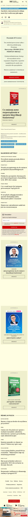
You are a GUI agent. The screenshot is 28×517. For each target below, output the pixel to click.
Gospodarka (4, 468)
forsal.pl (10, 492)
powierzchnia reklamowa (7, 146)
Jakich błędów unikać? (14, 338)
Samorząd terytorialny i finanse (8, 156)
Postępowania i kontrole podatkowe (13, 5)
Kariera (21, 481)
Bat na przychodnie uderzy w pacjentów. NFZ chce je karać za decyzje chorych (12, 463)
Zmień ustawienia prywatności (12, 488)
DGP (24, 492)
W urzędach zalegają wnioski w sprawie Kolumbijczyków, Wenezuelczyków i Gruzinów (12, 197)
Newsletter (15, 495)
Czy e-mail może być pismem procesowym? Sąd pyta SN (11, 187)
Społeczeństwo (4, 448)
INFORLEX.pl (19, 492)
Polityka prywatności (11, 484)
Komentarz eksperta (8, 120)
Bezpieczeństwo (4, 418)
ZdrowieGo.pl (9, 495)
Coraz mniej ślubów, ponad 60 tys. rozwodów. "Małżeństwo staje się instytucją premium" (13, 453)
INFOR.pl (14, 492)
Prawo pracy (4, 165)
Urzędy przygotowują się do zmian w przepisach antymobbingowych (14, 169)
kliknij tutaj (17, 234)
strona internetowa (21, 144)
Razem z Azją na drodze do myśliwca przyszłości (14, 422)
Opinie (2, 439)
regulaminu (16, 223)
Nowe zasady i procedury (14, 399)
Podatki (3, 5)
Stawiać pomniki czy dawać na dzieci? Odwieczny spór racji (11, 443)
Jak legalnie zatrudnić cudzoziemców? (14, 403)
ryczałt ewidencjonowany (7, 144)
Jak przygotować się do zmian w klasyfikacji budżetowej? (14, 272)
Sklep (20, 495)
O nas (11, 481)
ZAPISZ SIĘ (14, 227)
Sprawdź (14, 124)
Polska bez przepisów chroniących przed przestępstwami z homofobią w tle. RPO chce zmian (13, 178)
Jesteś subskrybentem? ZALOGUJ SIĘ (14, 81)
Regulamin (19, 484)
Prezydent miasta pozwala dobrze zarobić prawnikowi (13, 160)
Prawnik (3, 173)
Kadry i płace (4, 458)
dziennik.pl (5, 492)
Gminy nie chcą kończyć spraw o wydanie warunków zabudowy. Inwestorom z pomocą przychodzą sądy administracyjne (13, 433)
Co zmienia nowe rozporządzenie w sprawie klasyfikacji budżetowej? (12, 114)
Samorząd (3, 192)
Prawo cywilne (4, 183)
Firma (2, 427)
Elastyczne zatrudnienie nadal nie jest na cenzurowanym (13, 206)
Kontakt (7, 481)
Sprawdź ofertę (14, 77)
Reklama (16, 481)
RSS (22, 488)
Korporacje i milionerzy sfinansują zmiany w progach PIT (13, 472)
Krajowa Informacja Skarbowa (8, 141)
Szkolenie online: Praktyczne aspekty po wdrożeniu (14, 335)
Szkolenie (14, 269)
